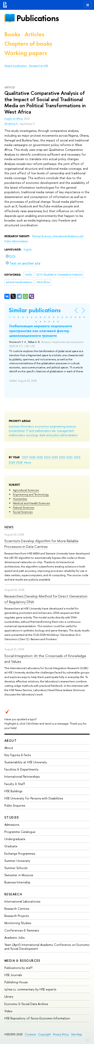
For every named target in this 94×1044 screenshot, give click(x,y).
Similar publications (35, 310)
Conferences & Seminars (21, 930)
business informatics (21, 426)
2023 (55, 457)
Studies (11, 817)
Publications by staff (18, 968)
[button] (10, 317)
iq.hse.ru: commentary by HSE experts (30, 989)
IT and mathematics (38, 431)
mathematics (17, 435)
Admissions (11, 824)
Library (8, 996)
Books (12, 34)
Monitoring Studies (17, 923)
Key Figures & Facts (17, 755)
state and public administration (58, 435)
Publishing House (16, 982)
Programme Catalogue (19, 832)
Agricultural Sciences (26, 490)
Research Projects (16, 916)
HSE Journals (13, 975)
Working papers (25, 53)
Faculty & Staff (14, 784)
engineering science (63, 426)
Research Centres (16, 908)
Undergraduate (14, 839)
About (10, 741)
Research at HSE (38, 66)
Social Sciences (23, 512)
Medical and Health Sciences (31, 503)
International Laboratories (22, 901)
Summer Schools (15, 868)
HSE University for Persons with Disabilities (33, 798)
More (27, 462)
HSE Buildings (13, 791)
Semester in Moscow (18, 875)
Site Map (76, 1034)
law (54, 431)
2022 (62, 457)
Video (8, 1011)
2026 (32, 457)
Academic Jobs (14, 937)
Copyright (44, 1034)
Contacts (30, 1034)
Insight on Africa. (14, 119)
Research (13, 894)
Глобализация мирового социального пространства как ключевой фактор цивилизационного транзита (40, 331)
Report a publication (16, 66)
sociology (32, 435)
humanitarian (17, 431)
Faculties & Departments (21, 769)
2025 (40, 457)
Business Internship (17, 882)
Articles (34, 34)
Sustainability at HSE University (25, 762)
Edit (88, 1039)
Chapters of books (28, 43)
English (28, 249)
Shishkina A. (11, 124)
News (9, 527)
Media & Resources (22, 960)
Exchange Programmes (19, 853)
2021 (69, 457)
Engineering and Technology (31, 494)
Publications (37, 18)
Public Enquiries (14, 805)
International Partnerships (22, 776)
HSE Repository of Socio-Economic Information (37, 1018)
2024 (47, 457)
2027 (25, 457)
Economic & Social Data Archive (26, 1004)
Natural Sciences (23, 507)
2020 (77, 457)
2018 (19, 462)
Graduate (10, 846)
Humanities (20, 499)
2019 (12, 462)
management (65, 431)
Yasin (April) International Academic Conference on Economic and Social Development (47, 947)
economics (42, 426)
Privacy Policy (61, 1034)
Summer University (17, 861)
